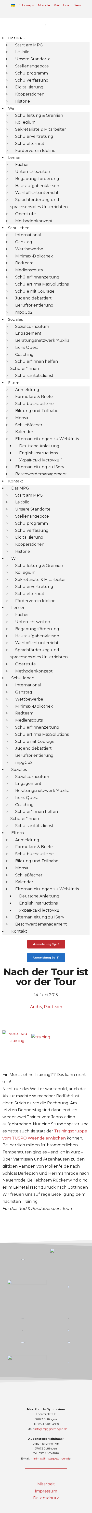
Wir (11, 108)
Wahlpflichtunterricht (37, 192)
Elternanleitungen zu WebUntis (47, 439)
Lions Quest (26, 347)
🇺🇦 (13, 5)
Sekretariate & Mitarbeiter (40, 129)
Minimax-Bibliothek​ (34, 256)
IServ (77, 5)
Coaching (24, 354)
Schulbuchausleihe (34, 403)
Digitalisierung (29, 87)
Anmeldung (27, 389)
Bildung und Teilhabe (36, 410)
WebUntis (61, 5)
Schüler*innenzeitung (37, 277)
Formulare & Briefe (34, 396)
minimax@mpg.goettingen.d (50, 1458)
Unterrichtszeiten (32, 171)
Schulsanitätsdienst (34, 375)
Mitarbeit (46, 1484)
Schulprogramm (31, 73)
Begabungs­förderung (37, 178)
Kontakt (15, 481)
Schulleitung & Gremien (39, 115)
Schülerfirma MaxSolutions (42, 284)
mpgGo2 (24, 312)
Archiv (36, 1006)
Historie (22, 101)
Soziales (15, 319)
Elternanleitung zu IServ (39, 467)
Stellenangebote (32, 66)
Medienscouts (29, 270)
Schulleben (18, 227)
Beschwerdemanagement (41, 474)
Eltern (13, 382)
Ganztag (23, 242)
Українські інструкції (40, 460)
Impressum (46, 1491)
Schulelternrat (29, 143)
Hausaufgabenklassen (37, 185)
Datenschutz (46, 1498)
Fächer (22, 164)
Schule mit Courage (34, 291)
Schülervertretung (34, 136)
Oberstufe (25, 214)
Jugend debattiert (33, 298)
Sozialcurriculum (32, 326)
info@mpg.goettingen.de (50, 1429)
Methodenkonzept (34, 221)
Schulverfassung (32, 80)
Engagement (28, 333)
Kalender (24, 431)
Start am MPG (29, 45)
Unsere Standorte (33, 59)
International (28, 235)
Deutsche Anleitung (39, 446)
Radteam (24, 263)
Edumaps (26, 5)
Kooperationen (29, 94)
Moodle (44, 5)
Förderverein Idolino (35, 150)
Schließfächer (28, 425)
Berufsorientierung (34, 305)
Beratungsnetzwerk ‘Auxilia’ (42, 340)
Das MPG (16, 38)
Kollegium (25, 122)
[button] (46, 13)
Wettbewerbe (29, 249)
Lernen (15, 157)
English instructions (38, 453)
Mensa (21, 418)
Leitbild (22, 52)
